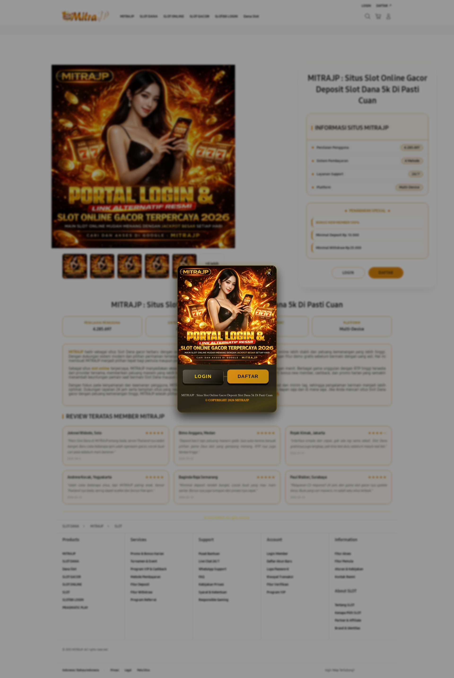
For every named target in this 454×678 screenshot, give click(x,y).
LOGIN (203, 376)
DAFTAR (248, 376)
